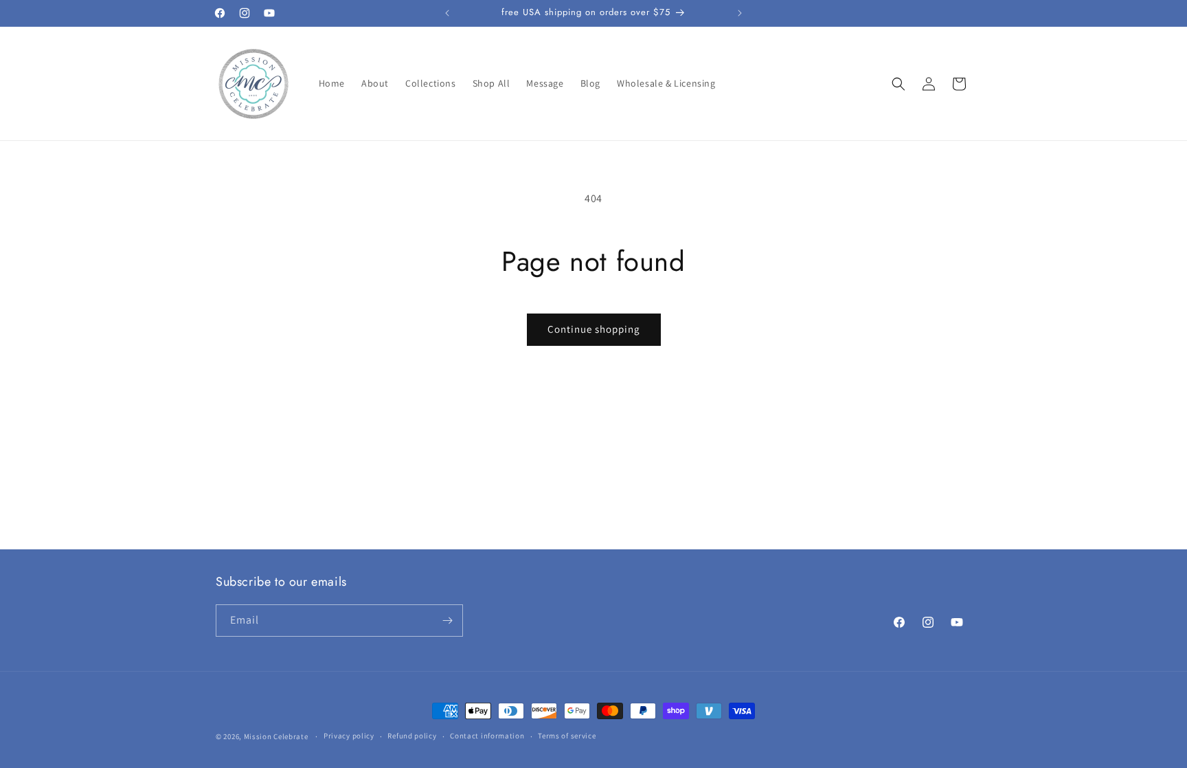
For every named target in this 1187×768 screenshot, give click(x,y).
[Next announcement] (740, 13)
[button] (898, 84)
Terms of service (567, 735)
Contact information (487, 735)
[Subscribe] (447, 620)
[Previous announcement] (447, 13)
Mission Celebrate (276, 736)
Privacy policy (349, 735)
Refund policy (411, 735)
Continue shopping (593, 329)
